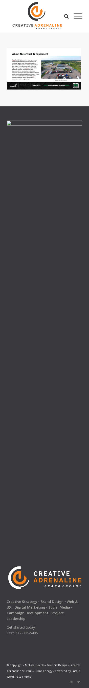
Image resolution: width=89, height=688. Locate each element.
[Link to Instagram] (71, 682)
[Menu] (75, 16)
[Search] (64, 16)
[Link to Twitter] (78, 682)
